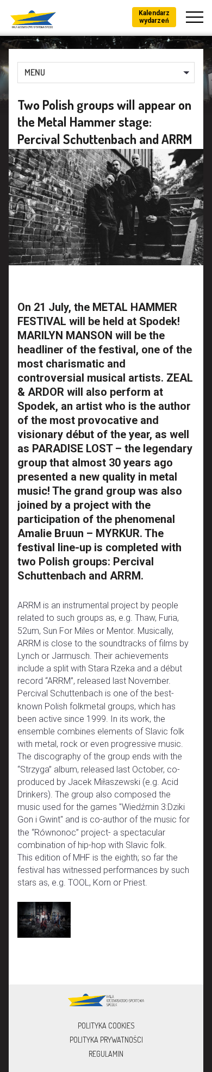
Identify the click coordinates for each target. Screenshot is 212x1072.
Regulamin (106, 1053)
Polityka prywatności (106, 1039)
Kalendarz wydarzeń (154, 16)
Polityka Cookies (106, 1025)
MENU (34, 72)
